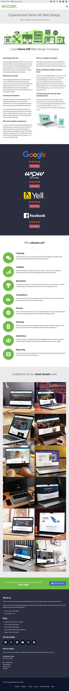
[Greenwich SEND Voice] (50, 398)
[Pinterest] (66, 1)
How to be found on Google (11, 624)
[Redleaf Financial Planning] (18, 524)
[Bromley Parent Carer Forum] (18, 461)
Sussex (53, 601)
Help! (52, 686)
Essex (59, 601)
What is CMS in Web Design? (11, 627)
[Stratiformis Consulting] (18, 398)
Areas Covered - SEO (9, 613)
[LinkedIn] (60, 1)
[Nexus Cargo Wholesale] (50, 524)
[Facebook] (51, 1)
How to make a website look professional (15, 629)
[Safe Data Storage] (50, 492)
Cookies (30, 686)
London (49, 601)
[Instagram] (54, 1)
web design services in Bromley (20, 601)
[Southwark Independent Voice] (50, 429)
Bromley (38, 103)
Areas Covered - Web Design (11, 611)
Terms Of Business (44, 686)
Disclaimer (24, 686)
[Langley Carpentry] (50, 556)
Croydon (40, 601)
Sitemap (17, 686)
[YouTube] (63, 1)
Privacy (36, 686)
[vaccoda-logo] (9, 6)
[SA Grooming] (18, 492)
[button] (67, 6)
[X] (57, 1)
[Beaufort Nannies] (18, 429)
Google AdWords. (20, 607)
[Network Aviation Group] (18, 556)
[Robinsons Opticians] (50, 461)
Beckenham (31, 601)
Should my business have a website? (13, 622)
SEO (61, 605)
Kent (36, 601)
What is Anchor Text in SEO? (11, 632)
